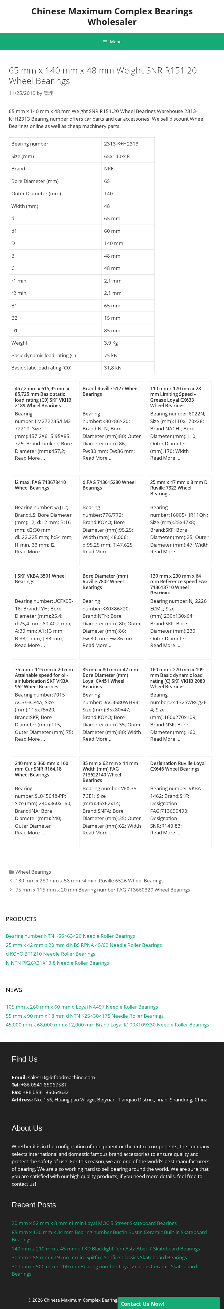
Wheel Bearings (33, 871)
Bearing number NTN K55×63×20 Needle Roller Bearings (70, 935)
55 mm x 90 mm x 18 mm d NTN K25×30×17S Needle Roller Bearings (85, 1015)
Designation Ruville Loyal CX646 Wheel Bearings (178, 766)
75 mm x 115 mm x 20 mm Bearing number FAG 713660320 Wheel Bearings (102, 889)
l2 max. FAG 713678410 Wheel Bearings (40, 485)
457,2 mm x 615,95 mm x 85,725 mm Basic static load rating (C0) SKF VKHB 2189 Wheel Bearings (43, 397)
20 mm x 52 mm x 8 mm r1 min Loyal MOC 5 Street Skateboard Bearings (94, 1223)
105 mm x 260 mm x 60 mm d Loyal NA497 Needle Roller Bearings (82, 1006)
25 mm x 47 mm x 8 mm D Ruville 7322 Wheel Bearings (179, 488)
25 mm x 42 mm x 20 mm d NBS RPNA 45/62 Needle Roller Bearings (84, 945)
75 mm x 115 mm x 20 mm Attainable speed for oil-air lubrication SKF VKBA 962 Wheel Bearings (44, 678)
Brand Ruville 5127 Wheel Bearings (111, 391)
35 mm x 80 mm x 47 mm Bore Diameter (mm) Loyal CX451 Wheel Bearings (110, 678)
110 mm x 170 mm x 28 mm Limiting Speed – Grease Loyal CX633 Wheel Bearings (175, 397)
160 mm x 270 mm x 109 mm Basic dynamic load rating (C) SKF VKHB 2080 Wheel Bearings (177, 678)
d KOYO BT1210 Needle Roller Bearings (50, 953)
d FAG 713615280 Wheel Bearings (109, 485)
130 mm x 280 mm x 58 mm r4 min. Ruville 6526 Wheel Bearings (89, 880)
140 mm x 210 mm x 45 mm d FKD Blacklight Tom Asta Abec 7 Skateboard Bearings (106, 1248)
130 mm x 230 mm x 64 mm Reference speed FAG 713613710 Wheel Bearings (179, 584)
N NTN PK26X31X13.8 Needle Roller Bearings (57, 962)
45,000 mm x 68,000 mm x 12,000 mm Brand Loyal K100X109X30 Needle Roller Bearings (107, 1024)
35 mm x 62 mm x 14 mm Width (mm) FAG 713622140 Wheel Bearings (110, 771)
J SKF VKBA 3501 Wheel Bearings (40, 579)
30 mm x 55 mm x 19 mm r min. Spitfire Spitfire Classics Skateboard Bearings (99, 1257)
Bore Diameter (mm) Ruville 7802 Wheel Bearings (105, 581)
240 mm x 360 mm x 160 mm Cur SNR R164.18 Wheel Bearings (41, 769)
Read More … (30, 457)
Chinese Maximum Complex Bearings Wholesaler (112, 16)
